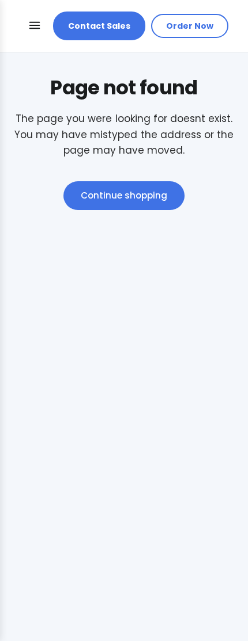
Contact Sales (99, 26)
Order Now (189, 26)
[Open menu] (34, 26)
